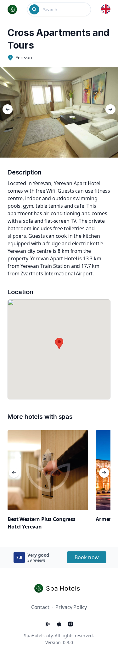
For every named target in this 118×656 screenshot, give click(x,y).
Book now (87, 557)
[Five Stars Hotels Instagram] (70, 624)
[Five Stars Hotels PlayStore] (48, 624)
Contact (40, 607)
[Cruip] (59, 588)
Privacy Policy (71, 607)
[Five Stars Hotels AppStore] (59, 624)
